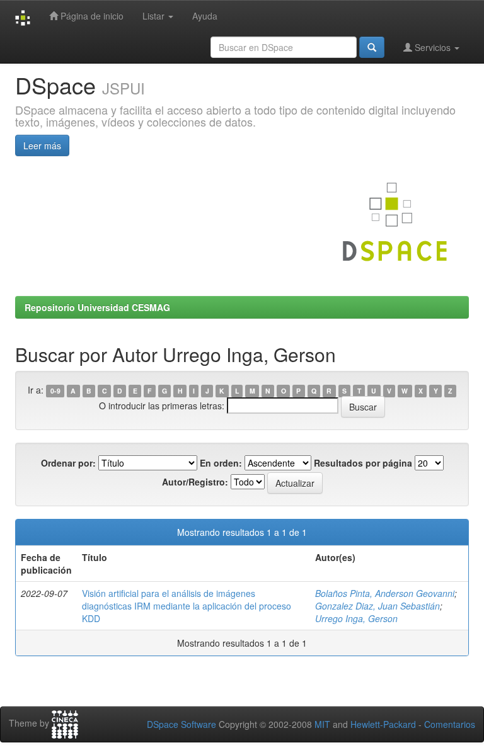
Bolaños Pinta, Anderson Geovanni (384, 593)
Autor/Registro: (195, 481)
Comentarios (449, 724)
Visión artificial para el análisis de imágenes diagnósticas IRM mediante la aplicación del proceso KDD (186, 606)
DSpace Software (181, 724)
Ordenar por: (68, 463)
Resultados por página (363, 463)
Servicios (432, 47)
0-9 (55, 390)
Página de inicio (91, 15)
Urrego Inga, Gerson (356, 618)
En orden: (221, 463)
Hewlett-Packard (383, 724)
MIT (322, 724)
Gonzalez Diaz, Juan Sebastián (377, 605)
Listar (154, 15)
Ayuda (204, 15)
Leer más (42, 145)
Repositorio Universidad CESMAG (97, 307)
